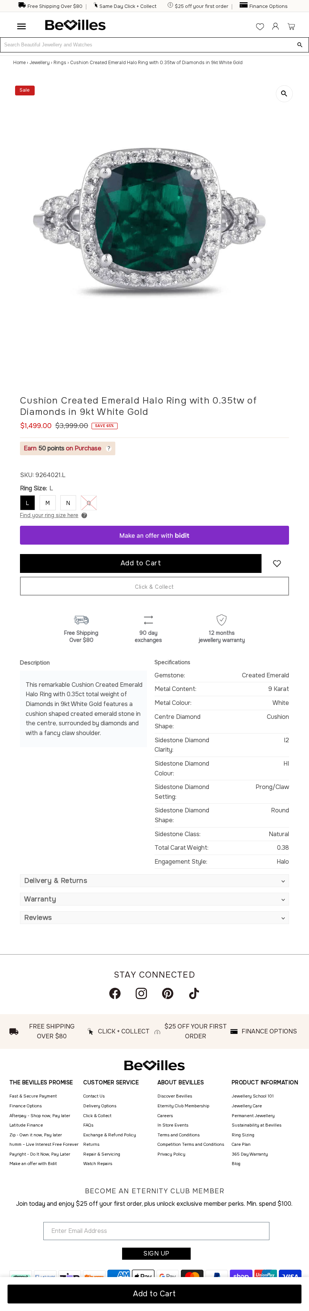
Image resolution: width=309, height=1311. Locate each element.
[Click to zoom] (284, 93)
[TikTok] (194, 993)
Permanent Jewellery (253, 1115)
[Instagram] (141, 993)
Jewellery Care (247, 1105)
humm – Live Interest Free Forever (43, 1144)
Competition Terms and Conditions (191, 1144)
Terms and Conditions (179, 1135)
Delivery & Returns (55, 881)
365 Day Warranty (250, 1154)
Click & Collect (154, 586)
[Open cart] (291, 26)
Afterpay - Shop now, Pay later (39, 1115)
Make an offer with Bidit (33, 1163)
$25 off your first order (201, 6)
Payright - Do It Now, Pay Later (39, 1154)
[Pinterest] (167, 993)
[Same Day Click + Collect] (96, 6)
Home (19, 63)
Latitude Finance (26, 1125)
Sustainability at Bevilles (256, 1125)
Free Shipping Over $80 (55, 6)
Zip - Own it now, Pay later (35, 1135)
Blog (236, 1163)
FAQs (88, 1125)
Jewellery (39, 63)
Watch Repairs (97, 1163)
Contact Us (94, 1096)
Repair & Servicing (101, 1154)
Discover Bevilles (175, 1096)
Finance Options (268, 6)
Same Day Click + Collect (127, 6)
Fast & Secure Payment (33, 1096)
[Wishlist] (260, 26)
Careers (165, 1115)
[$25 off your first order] (171, 6)
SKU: (27, 475)
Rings (60, 63)
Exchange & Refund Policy (109, 1135)
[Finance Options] (244, 6)
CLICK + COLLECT (124, 1031)
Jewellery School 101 (253, 1096)
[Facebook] (115, 993)
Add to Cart (154, 1294)
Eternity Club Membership (183, 1105)
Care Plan (241, 1144)
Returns (91, 1144)
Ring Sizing (243, 1135)
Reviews (38, 917)
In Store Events (173, 1125)
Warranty (40, 899)
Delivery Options (99, 1105)
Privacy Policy (171, 1154)
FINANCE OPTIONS (269, 1031)
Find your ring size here (49, 515)
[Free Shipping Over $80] (22, 6)
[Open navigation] (21, 26)
